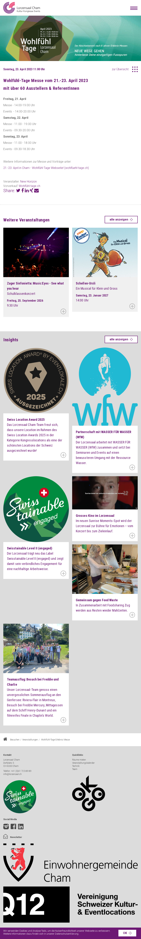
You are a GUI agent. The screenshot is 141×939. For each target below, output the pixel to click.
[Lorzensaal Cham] (21, 7)
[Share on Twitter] (18, 191)
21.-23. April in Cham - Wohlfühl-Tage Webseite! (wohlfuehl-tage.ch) (46, 168)
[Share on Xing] (31, 191)
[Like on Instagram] (6, 827)
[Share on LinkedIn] (27, 191)
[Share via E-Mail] (36, 191)
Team (74, 769)
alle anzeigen (119, 219)
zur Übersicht (120, 69)
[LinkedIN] (21, 829)
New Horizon (28, 181)
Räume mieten (79, 760)
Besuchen (14, 739)
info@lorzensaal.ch (12, 774)
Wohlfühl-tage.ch (29, 186)
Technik (75, 766)
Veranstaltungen (30, 739)
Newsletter (16, 837)
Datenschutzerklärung (66, 933)
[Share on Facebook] (22, 191)
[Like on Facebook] (13, 827)
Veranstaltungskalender (83, 763)
